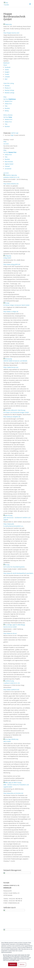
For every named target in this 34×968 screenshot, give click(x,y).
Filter (5, 97)
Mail (6, 79)
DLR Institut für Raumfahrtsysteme (14, 567)
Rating (7, 111)
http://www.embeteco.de (10, 184)
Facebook (7, 67)
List (4, 144)
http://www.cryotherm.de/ (11, 689)
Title (6, 106)
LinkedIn (7, 77)
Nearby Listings (9, 90)
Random (7, 108)
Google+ (7, 72)
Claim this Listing (8, 83)
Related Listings (9, 92)
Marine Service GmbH (10, 627)
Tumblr (7, 74)
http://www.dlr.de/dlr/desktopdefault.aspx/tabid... (18, 573)
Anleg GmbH (7, 258)
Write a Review (7, 115)
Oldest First (8, 103)
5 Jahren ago (14, 133)
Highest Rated (9, 164)
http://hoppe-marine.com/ (11, 33)
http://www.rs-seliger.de (10, 311)
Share (5, 65)
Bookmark (6, 63)
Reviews (7, 85)
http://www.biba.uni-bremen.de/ (13, 793)
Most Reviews (9, 161)
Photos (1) (8, 88)
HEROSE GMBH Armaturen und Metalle (15, 361)
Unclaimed (8, 168)
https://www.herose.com (10, 367)
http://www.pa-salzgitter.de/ (12, 417)
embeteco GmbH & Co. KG (11, 177)
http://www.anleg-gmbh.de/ (11, 264)
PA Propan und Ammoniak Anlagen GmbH (16, 412)
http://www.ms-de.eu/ (10, 633)
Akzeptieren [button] (13, 964)
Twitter (7, 70)
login (12, 135)
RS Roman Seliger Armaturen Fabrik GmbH (16, 305)
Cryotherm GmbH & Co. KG (11, 683)
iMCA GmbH (7, 741)
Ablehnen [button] (22, 964)
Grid (7, 144)
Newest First (8, 101)
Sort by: (9, 99)
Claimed (7, 166)
